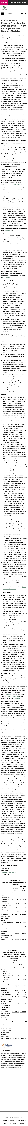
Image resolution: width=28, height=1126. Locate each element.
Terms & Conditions (20, 1120)
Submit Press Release (8, 1120)
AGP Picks (4, 2)
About (7, 1117)
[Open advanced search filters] (22, 13)
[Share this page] (26, 13)
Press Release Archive (16, 1117)
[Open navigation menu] (2, 13)
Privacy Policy (21, 1123)
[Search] (18, 13)
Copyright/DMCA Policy (9, 1123)
